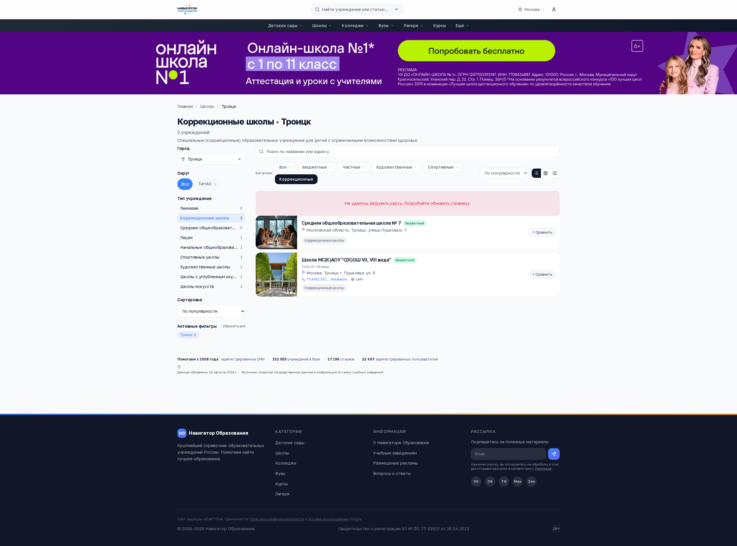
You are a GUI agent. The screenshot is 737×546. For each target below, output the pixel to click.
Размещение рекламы (395, 463)
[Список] (536, 173)
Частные (351, 167)
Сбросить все (234, 326)
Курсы (439, 25)
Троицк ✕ (188, 335)
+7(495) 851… (326, 279)
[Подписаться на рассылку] (554, 454)
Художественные (394, 167)
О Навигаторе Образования (401, 442)
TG (504, 481)
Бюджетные (314, 167)
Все (185, 184)
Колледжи (353, 25)
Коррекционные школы (324, 240)
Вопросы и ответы (392, 473)
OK (490, 481)
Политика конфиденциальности (276, 519)
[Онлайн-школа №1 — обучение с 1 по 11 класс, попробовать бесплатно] (368, 63)
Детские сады (282, 25)
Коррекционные (296, 179)
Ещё (460, 25)
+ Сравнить (542, 232)
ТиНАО (207, 183)
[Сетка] (545, 173)
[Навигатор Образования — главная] (187, 9)
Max (517, 481)
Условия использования (328, 519)
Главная (185, 106)
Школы (319, 25)
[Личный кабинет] (554, 9)
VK (476, 481)
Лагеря (411, 25)
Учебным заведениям (395, 452)
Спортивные (441, 167)
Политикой (543, 468)
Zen (531, 481)
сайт (360, 279)
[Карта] (554, 173)
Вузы (384, 25)
